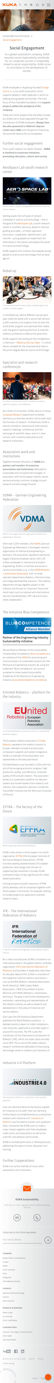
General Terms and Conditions (14, 1258)
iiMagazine (7, 1278)
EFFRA (19, 856)
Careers (6, 1262)
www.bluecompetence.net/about (29, 680)
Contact (6, 1297)
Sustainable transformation (16, 36)
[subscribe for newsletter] (47, 1240)
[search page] (20, 4)
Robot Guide (7, 1313)
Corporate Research (12, 415)
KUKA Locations (9, 1270)
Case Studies (7, 1317)
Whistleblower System (11, 1281)
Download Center (9, 1340)
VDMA (37, 544)
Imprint (31, 1359)
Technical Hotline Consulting (13, 1293)
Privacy (40, 1359)
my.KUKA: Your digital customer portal (17, 1332)
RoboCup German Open (28, 343)
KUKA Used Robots (10, 1320)
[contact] (26, 4)
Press (5, 1274)
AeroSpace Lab (24, 223)
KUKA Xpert (7, 1336)
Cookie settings (9, 1364)
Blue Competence (39, 654)
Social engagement (12, 40)
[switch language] (31, 4)
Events (5, 1266)
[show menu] (48, 4)
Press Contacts (8, 1301)
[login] (37, 4)
